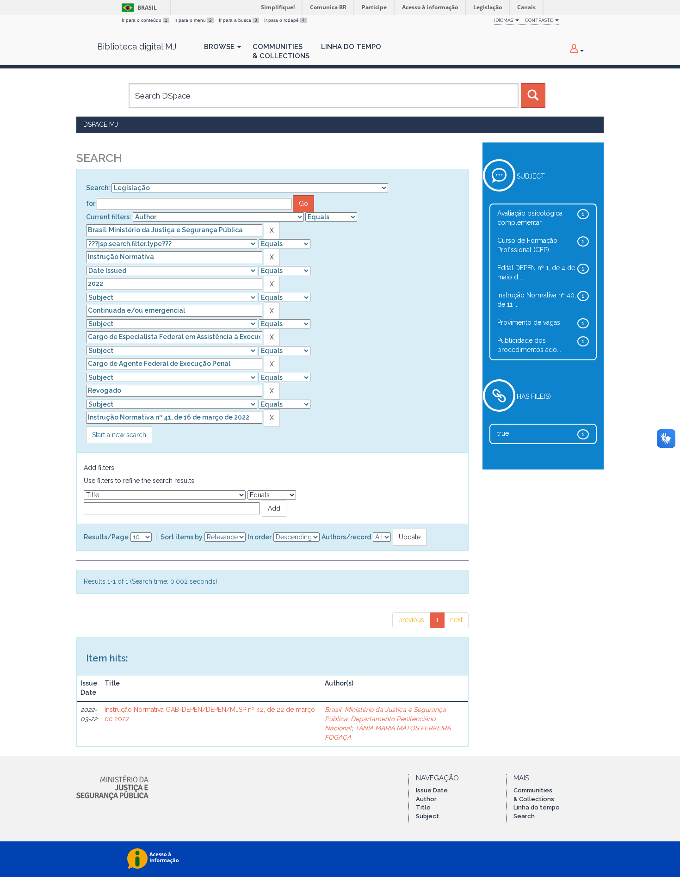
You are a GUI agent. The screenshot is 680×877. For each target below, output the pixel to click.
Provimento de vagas (528, 322)
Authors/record (346, 537)
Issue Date (432, 790)
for (90, 203)
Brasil (137, 8)
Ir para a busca (238, 20)
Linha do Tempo (351, 47)
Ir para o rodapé (284, 20)
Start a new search (119, 434)
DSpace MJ (100, 124)
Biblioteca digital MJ (136, 46)
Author (426, 799)
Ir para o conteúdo (144, 20)
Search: (98, 187)
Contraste (539, 20)
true (503, 433)
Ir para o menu (193, 20)
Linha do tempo (536, 807)
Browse (220, 47)
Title (423, 807)
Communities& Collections (281, 51)
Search (524, 816)
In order (259, 537)
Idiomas (504, 20)
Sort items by (182, 537)
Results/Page (106, 537)
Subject (427, 816)
